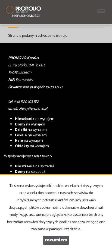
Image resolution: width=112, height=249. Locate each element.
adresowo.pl (43, 156)
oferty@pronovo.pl (32, 109)
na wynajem (34, 119)
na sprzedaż (34, 166)
